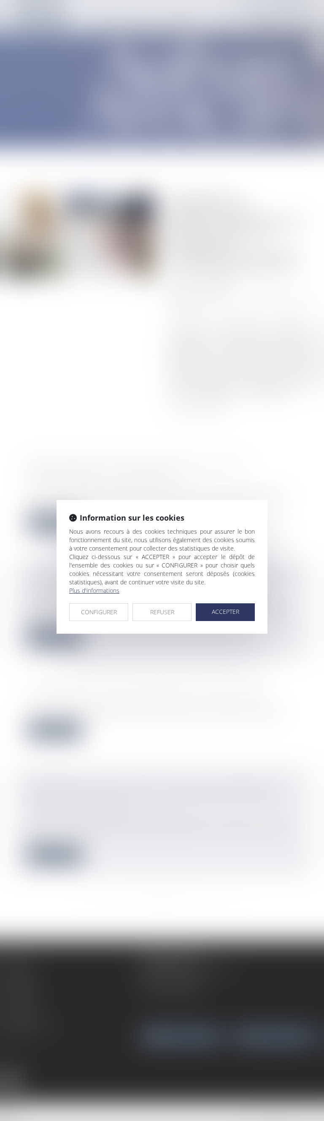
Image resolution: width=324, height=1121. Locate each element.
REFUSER (162, 612)
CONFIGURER (99, 612)
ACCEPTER (225, 612)
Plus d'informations (94, 590)
